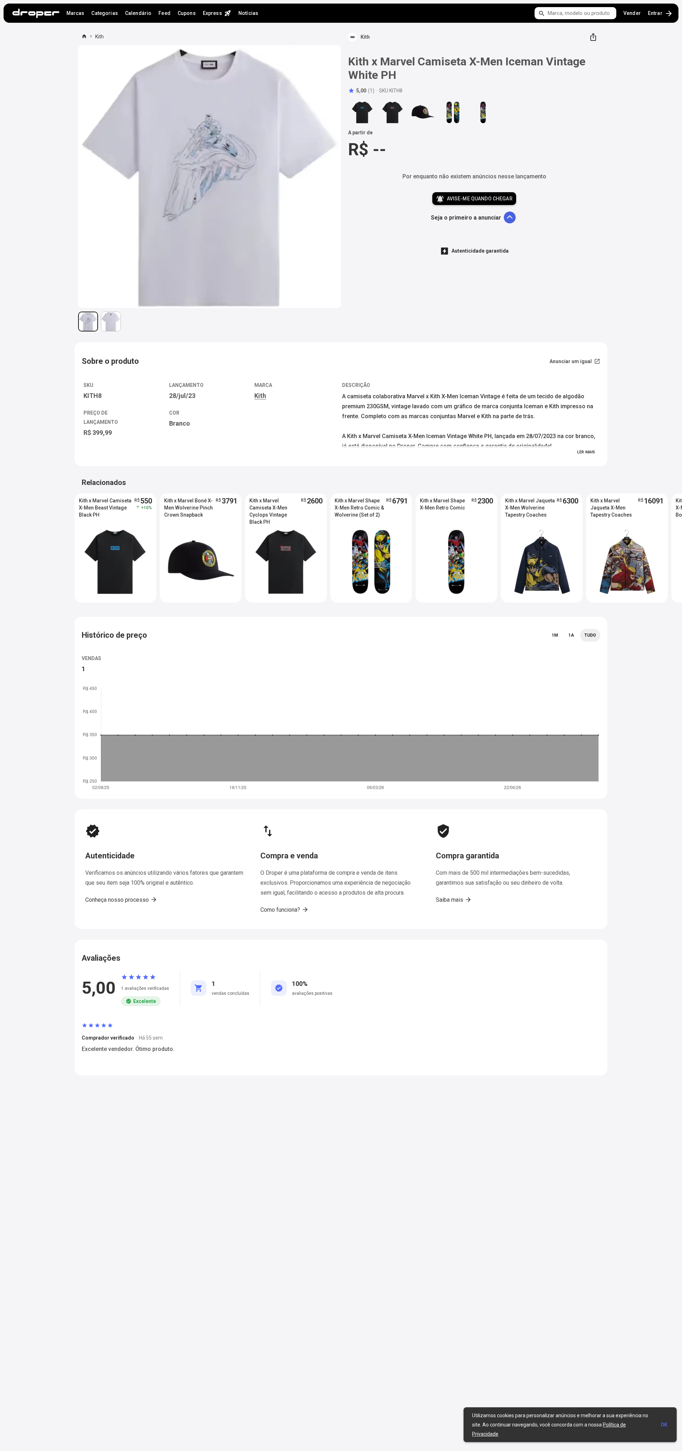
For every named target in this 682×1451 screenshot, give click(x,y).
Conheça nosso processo (121, 899)
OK (664, 1425)
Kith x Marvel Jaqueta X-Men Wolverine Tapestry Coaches (530, 508)
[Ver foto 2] (111, 321)
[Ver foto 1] (88, 321)
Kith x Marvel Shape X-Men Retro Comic (442, 504)
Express (217, 13)
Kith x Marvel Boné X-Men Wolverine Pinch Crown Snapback (188, 508)
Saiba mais (454, 899)
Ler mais (586, 452)
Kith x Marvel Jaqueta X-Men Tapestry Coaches (611, 508)
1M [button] (555, 635)
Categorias (104, 13)
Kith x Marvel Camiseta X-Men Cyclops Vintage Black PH (268, 508)
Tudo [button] (590, 635)
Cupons (187, 13)
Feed (164, 13)
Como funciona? (284, 909)
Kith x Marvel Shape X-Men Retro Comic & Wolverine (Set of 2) (359, 508)
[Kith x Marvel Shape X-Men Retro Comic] (483, 112)
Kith (99, 36)
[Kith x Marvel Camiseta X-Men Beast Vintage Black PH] (362, 112)
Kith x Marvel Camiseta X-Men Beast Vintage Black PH (105, 508)
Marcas (75, 13)
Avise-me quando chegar (474, 199)
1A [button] (571, 635)
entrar (660, 13)
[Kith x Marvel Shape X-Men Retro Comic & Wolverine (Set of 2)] (453, 112)
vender (632, 13)
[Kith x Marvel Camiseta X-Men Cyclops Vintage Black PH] (392, 112)
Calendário (138, 13)
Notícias (248, 13)
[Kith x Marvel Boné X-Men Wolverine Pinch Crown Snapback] (422, 112)
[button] (361, 90)
